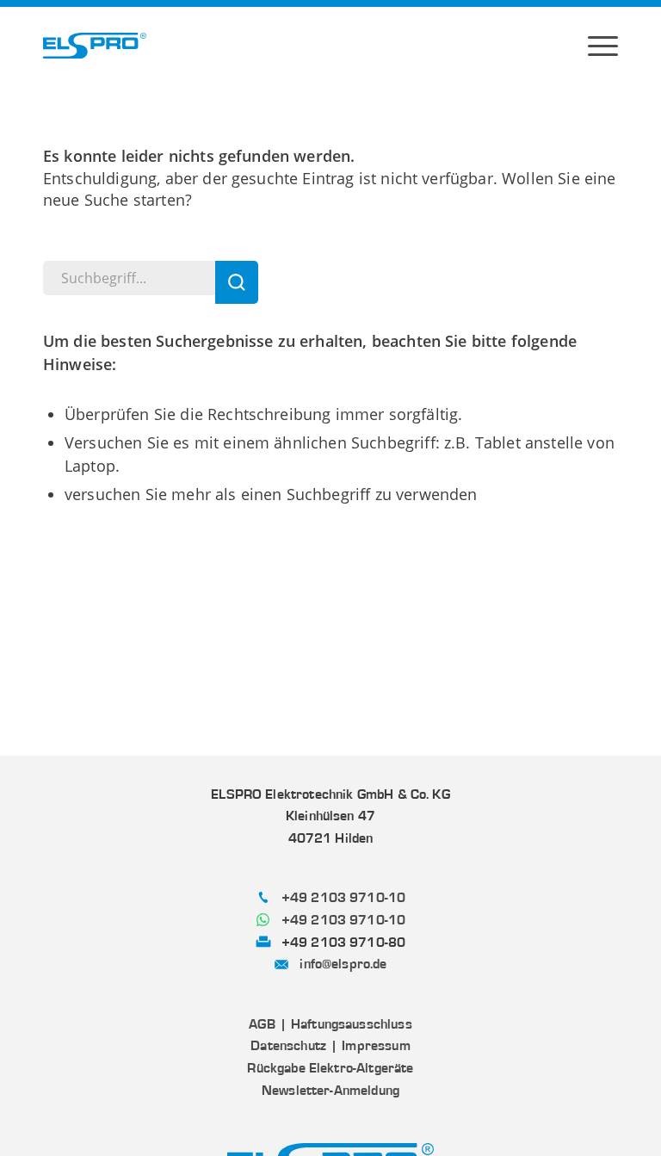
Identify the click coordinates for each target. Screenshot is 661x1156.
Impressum (376, 1046)
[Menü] (603, 45)
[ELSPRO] (94, 45)
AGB (262, 1024)
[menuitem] (603, 45)
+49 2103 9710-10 (343, 898)
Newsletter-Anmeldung (330, 1090)
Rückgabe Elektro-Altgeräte (330, 1068)
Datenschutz (288, 1046)
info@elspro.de (343, 964)
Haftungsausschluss (351, 1024)
